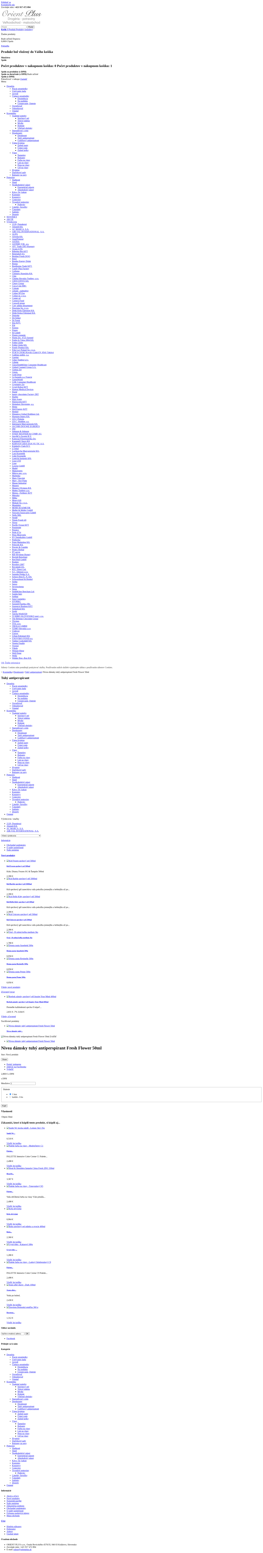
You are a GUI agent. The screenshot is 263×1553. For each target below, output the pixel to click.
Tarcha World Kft (19, 614)
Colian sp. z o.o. (19, 296)
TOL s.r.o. (16, 623)
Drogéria (10, 86)
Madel (15, 468)
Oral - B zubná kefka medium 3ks (19, 938)
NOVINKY (12, 217)
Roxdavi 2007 (18, 564)
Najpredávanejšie (14, 1501)
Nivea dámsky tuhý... (15, 1031)
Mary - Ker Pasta (19, 480)
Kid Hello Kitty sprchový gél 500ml (20, 902)
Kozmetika (11, 113)
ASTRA (15, 241)
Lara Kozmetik (18, 453)
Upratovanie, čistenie (27, 103)
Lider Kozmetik (19, 456)
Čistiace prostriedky (20, 96)
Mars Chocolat (18, 478)
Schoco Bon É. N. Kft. (22, 577)
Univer (15, 633)
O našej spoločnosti (15, 847)
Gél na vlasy (23, 167)
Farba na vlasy (24, 160)
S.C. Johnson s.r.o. (20, 572)
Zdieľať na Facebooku (16, 1067)
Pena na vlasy (23, 165)
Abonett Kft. (17, 227)
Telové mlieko (24, 121)
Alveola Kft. (17, 236)
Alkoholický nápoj (26, 190)
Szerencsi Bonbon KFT (22, 606)
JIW (14, 429)
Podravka (16, 540)
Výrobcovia (12, 222)
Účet (3, 1521)
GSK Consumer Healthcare (24, 382)
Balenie (6, 1089)
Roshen (15, 562)
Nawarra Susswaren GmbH (24, 513)
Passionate (16, 527)
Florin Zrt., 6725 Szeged (22, 337)
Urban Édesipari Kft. (21, 636)
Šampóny (22, 155)
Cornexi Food (18, 301)
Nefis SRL (16, 515)
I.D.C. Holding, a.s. (20, 421)
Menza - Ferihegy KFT (22, 493)
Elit (13, 325)
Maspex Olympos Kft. (21, 488)
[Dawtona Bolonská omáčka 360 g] (22, 1307)
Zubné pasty (23, 145)
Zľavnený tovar (8, 992)
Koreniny (16, 195)
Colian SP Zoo (18, 293)
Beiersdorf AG (18, 254)
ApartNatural (17, 239)
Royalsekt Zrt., (18, 567)
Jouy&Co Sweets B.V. (22, 436)
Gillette (15, 362)
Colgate (15, 288)
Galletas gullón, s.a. (20, 355)
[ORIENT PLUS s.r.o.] (22, 24)
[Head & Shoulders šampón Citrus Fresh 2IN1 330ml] (30, 1168)
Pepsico (15, 530)
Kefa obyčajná (12, 1214)
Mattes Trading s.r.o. (21, 490)
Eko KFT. (16, 323)
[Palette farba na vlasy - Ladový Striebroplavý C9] (29, 1262)
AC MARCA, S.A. (20, 229)
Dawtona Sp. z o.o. (20, 308)
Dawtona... (11, 1313)
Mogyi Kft (16, 500)
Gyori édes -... (12, 1250)
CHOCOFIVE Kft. (20, 281)
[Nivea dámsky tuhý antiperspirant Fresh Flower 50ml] (31, 1041)
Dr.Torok (16, 320)
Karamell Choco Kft (21, 441)
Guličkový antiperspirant (28, 140)
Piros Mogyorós (19, 535)
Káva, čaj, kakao (19, 192)
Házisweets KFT (19, 402)
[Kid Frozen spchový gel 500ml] (21, 861)
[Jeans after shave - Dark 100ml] (21, 1285)
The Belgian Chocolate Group (25, 619)
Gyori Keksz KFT (20, 387)
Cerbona (15, 271)
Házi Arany (17, 399)
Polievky (21, 204)
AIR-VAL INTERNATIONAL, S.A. (28, 231)
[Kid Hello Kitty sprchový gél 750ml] (23, 896)
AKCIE (10, 219)
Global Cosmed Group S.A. (24, 367)
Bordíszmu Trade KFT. (22, 266)
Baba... (9, 1232)
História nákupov (14, 1526)
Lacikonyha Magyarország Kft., (26, 451)
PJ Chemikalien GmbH (22, 537)
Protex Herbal (18, 549)
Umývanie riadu (19, 91)
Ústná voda (22, 148)
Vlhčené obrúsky (25, 128)
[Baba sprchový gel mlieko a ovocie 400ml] (26, 1226)
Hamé (14, 392)
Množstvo (5, 1083)
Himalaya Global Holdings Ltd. (25, 414)
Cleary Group (18, 283)
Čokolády (16, 209)
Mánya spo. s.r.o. (19, 473)
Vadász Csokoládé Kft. (22, 641)
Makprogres (17, 471)
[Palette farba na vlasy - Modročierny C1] (25, 1146)
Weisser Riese (18, 651)
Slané (14, 182)
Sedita (14, 582)
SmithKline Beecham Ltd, (23, 591)
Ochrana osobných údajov (18, 1513)
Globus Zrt (17, 370)
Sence (14, 584)
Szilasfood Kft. (18, 609)
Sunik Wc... (11, 1133)
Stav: (3, 1054)
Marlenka (16, 476)
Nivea (14, 522)
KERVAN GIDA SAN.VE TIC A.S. (28, 443)
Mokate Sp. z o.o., (20, 503)
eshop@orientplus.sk (22, 1549)
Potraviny (11, 177)
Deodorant (22, 135)
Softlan (15, 596)
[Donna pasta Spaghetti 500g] (20, 945)
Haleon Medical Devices (22, 389)
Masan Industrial (19, 483)
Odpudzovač (17, 108)
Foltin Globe (17, 342)
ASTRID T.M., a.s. (20, 244)
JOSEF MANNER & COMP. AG (27, 434)
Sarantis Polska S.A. (21, 574)
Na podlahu (23, 101)
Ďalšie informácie (12, 663)
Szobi (14, 611)
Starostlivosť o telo (20, 130)
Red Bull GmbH (19, 559)
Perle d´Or (16, 532)
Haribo (15, 397)
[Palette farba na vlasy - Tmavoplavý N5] (25, 1186)
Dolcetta (15, 315)
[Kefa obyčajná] (14, 1208)
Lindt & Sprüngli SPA (21, 458)
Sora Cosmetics (18, 599)
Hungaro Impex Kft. (21, 416)
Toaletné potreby (19, 116)
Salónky (15, 212)
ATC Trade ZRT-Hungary (23, 246)
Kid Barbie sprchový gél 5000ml (19, 884)
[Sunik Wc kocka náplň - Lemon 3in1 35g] (26, 1128)
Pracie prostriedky (20, 89)
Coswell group (18, 303)
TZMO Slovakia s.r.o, (21, 628)
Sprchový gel (23, 118)
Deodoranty (17, 133)
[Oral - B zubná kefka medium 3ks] (22, 932)
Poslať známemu (14, 1064)
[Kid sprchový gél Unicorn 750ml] (22, 914)
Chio (14, 276)
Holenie (21, 125)
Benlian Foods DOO (21, 256)
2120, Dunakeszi (19, 224)
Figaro (15, 330)
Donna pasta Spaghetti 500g (17, 951)
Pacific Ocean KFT (20, 525)
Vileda (15, 648)
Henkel (15, 411)
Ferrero (15, 328)
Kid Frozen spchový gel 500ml (18, 866)
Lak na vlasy (23, 162)
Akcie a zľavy (13, 1496)
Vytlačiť (10, 1069)
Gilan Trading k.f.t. (20, 360)
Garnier (15, 357)
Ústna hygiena (18, 143)
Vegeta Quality (18, 643)
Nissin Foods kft (19, 520)
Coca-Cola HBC (19, 286)
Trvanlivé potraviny (20, 202)
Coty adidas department (22, 305)
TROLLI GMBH (19, 626)
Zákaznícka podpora (15, 1506)
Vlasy (14, 153)
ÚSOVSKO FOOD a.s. (22, 638)
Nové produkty (8, 855)
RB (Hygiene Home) (21, 554)
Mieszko (15, 495)
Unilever (16, 631)
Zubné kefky (23, 150)
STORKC (16, 601)
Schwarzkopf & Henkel (22, 579)
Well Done (16, 653)
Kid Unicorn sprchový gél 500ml (19, 920)
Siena (14, 589)
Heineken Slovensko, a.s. (23, 404)
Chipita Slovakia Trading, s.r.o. (25, 278)
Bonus (15, 264)
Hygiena (15, 170)
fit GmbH (16, 333)
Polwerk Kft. (17, 545)
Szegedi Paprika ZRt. (21, 604)
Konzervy (16, 197)
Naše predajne (13, 850)
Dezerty (15, 214)
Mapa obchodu (13, 1516)
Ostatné (15, 111)
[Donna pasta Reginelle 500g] (20, 958)
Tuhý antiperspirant (26, 138)
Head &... (10, 1174)
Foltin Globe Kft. (19, 345)
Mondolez (16, 505)
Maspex (15, 485)
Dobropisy (11, 1529)
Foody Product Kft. (20, 347)
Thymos (15, 621)
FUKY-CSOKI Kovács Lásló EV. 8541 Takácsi (33, 352)
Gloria (15, 372)
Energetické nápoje (26, 187)
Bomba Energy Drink (21, 261)
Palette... (10, 1151)
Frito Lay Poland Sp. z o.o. (23, 350)
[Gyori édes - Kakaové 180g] (20, 1244)
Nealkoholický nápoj (21, 185)
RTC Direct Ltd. (19, 569)
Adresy (10, 1531)
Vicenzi (15, 646)
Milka (14, 498)
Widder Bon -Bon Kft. (22, 658)
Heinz (14, 407)
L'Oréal (15, 448)
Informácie (5, 840)
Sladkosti (16, 180)
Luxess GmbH (18, 466)
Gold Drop (17, 374)
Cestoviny (16, 199)
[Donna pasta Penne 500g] (18, 972)
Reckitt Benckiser (19, 557)
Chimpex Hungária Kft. (22, 273)
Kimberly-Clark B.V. (21, 446)
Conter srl (16, 298)
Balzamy (21, 158)
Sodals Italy (17, 594)
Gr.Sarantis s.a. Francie (22, 377)
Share (4, 1059)
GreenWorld (17, 379)
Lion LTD (16, 461)
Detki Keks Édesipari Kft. (23, 310)
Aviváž (15, 93)
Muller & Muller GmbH (22, 510)
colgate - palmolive (20, 291)
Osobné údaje (12, 1534)
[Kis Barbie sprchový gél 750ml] (22, 878)
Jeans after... (11, 1290)
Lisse (14, 463)
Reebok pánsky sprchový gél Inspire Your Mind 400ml (27, 1002)
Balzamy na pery (19, 175)
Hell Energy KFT (19, 409)
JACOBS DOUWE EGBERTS (26, 426)
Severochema (18, 586)
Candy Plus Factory (20, 268)
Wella (14, 655)
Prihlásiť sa (6, 2)
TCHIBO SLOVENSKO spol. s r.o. (28, 616)
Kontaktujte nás (8, 5)
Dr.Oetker (16, 318)
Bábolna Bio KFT (20, 251)
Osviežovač (17, 106)
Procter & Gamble (20, 547)
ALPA (15, 234)
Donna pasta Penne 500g (16, 977)
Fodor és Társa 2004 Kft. (23, 340)
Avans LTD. (17, 249)
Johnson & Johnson (20, 431)
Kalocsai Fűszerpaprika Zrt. (24, 439)
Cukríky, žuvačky (19, 207)
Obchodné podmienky (16, 845)
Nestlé (15, 517)
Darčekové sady (19, 172)
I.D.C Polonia (18, 419)
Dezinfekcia (23, 98)
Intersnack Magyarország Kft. (25, 424)
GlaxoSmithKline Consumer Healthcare (29, 365)
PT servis (16, 552)
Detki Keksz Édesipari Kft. (23, 313)
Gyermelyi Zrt (18, 384)
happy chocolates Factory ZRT (25, 394)
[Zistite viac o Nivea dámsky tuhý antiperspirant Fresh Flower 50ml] (31, 1026)
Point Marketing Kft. (21, 542)
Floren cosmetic (19, 335)
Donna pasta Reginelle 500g (17, 964)
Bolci (14, 259)
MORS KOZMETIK (21, 508)
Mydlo (20, 123)
